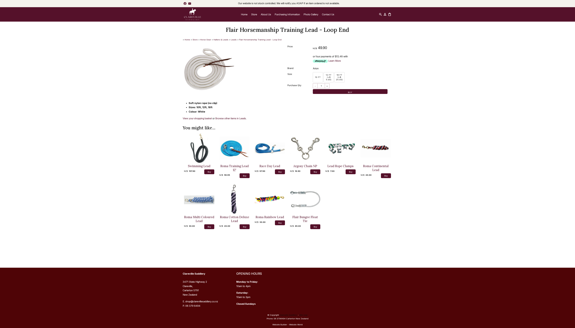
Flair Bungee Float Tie (305, 219)
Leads (234, 39)
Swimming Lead (199, 166)
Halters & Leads (221, 39)
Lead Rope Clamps (340, 166)
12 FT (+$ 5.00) (329, 77)
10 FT (318, 77)
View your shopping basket (197, 118)
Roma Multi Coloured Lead (199, 219)
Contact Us (328, 14)
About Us (266, 14)
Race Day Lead (269, 166)
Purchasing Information (287, 14)
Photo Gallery (311, 14)
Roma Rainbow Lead (270, 217)
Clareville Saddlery (288, 315)
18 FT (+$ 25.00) (339, 77)
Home (244, 14)
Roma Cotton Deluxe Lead (234, 219)
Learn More (334, 60)
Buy (350, 92)
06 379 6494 (192, 305)
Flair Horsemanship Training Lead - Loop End (260, 39)
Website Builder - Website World (287, 324)
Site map (303, 315)
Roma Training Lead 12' (234, 168)
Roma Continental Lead (376, 168)
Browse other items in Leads (230, 118)
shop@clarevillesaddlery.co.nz (201, 301)
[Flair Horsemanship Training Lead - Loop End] (210, 95)
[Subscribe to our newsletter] (189, 3)
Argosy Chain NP (305, 166)
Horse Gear (205, 39)
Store (254, 14)
